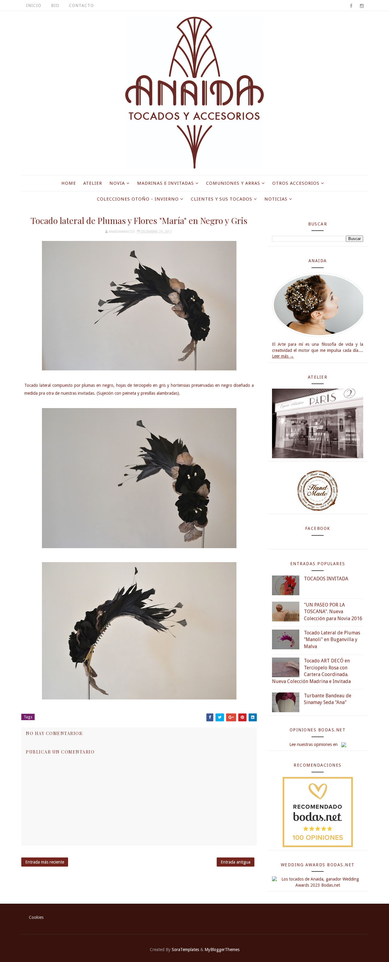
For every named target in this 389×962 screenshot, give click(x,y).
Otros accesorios (295, 183)
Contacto (81, 5)
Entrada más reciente (44, 862)
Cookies (36, 917)
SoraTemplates (185, 949)
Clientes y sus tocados (221, 199)
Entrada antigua (235, 862)
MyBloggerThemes (222, 949)
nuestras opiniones (314, 744)
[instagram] (361, 6)
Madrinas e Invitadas (165, 183)
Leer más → (283, 356)
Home (68, 183)
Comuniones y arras (233, 183)
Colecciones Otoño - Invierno (138, 199)
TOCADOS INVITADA (326, 579)
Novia (117, 183)
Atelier (92, 183)
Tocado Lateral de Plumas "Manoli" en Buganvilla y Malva (332, 639)
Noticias (275, 199)
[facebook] (351, 6)
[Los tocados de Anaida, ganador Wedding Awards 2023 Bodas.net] (317, 882)
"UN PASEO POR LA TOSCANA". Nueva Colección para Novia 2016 (333, 611)
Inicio (33, 5)
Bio (55, 5)
